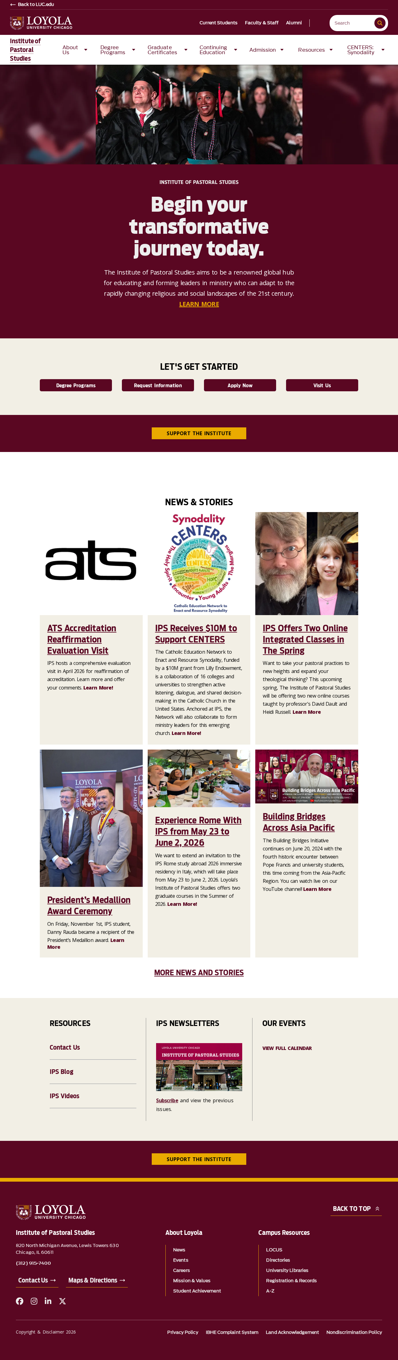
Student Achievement (197, 1291)
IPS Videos (64, 1096)
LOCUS (274, 1250)
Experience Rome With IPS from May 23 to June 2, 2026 (198, 831)
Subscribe (167, 1100)
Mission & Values (192, 1281)
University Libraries (287, 1270)
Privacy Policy (182, 1332)
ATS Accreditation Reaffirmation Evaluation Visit (81, 639)
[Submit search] (380, 23)
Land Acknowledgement (292, 1332)
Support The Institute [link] (199, 433)
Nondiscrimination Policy (354, 1332)
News (179, 1250)
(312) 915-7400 (33, 1263)
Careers (181, 1270)
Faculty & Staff (262, 23)
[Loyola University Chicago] (41, 23)
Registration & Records (291, 1281)
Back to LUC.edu (36, 4)
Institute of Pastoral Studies (25, 49)
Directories (278, 1260)
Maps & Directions (92, 1280)
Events (180, 1260)
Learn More (307, 711)
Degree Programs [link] (76, 385)
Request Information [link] (158, 385)
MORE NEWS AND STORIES (199, 972)
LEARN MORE (199, 304)
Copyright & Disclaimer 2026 (46, 1332)
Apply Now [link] (240, 385)
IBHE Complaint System (232, 1332)
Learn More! (98, 687)
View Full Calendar (287, 1048)
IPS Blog (61, 1071)
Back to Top (352, 1208)
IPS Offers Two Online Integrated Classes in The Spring (305, 639)
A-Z (270, 1291)
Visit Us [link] (322, 385)
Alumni (294, 23)
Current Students (219, 23)
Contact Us (65, 1047)
